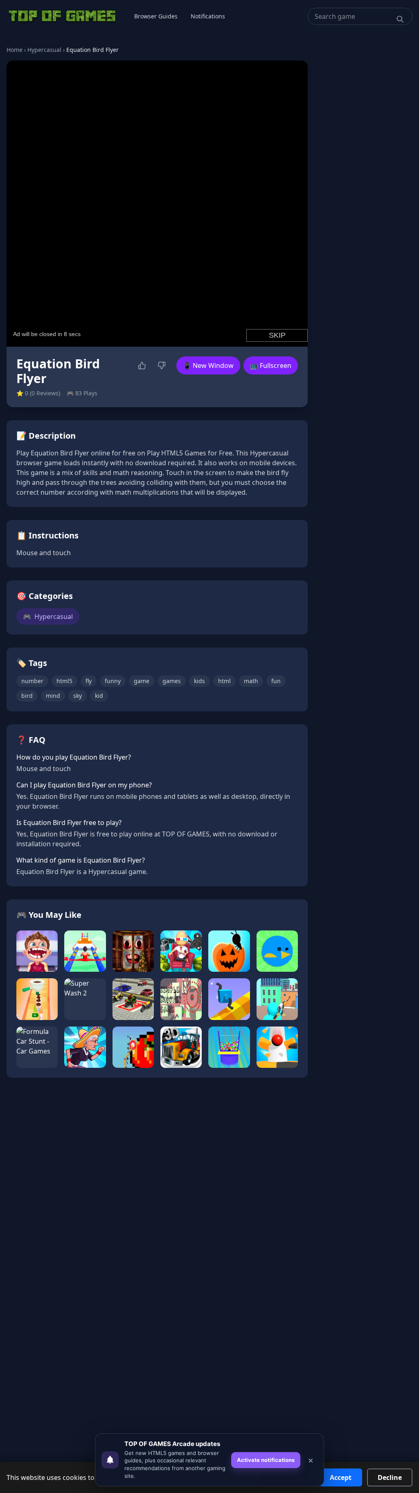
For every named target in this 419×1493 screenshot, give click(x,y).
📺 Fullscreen (270, 365)
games (171, 681)
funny (113, 681)
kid (99, 695)
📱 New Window (208, 365)
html (224, 681)
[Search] (400, 19)
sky (77, 695)
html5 (64, 681)
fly (89, 681)
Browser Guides (156, 16)
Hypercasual (44, 50)
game (141, 681)
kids (199, 681)
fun (276, 681)
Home (15, 50)
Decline (390, 1477)
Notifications (208, 16)
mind (53, 695)
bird (27, 695)
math (251, 681)
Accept (340, 1477)
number (32, 681)
